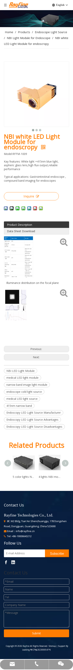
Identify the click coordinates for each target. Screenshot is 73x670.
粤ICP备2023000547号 (40, 649)
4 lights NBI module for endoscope (50, 477)
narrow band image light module (26, 385)
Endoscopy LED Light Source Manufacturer (33, 412)
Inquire (29, 196)
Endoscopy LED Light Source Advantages (32, 419)
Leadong (26, 649)
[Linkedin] (13, 562)
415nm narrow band (19, 406)
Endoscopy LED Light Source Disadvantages (34, 426)
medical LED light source (22, 399)
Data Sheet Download (21, 231)
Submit (36, 633)
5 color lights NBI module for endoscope (24, 477)
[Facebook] (6, 562)
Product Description (19, 225)
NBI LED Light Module (20, 371)
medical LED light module (22, 377)
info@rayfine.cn (25, 531)
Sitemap (52, 646)
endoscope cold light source (24, 392)
